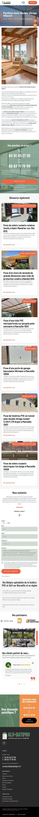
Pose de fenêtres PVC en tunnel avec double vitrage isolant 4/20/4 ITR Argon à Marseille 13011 (18, 420)
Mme (9, 523)
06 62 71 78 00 (19, 166)
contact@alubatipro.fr (11, 766)
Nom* (2, 526)
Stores (22, 253)
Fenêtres (24, 396)
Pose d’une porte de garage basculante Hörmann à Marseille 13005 (18, 371)
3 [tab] (21, 684)
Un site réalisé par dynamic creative (10, 810)
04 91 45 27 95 (19, 155)
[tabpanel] (19, 668)
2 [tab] (19, 684)
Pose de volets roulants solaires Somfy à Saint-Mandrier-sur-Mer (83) (19, 228)
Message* (3, 548)
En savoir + (8, 675)
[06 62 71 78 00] (19, 161)
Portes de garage (31, 349)
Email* (3, 533)
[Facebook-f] (19, 515)
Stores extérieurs (30, 253)
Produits (10, 19)
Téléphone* (4, 540)
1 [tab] (18, 684)
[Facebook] (4, 743)
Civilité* (3, 521)
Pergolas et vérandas (29, 301)
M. (4, 523)
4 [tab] (23, 684)
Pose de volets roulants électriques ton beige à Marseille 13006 (19, 466)
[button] (23, 3)
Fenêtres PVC (32, 396)
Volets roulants (31, 206)
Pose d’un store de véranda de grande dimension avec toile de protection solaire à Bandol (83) (18, 275)
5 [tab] (25, 684)
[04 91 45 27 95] (19, 150)
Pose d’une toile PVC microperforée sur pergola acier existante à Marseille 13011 (19, 323)
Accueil (5, 19)
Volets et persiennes (19, 206)
